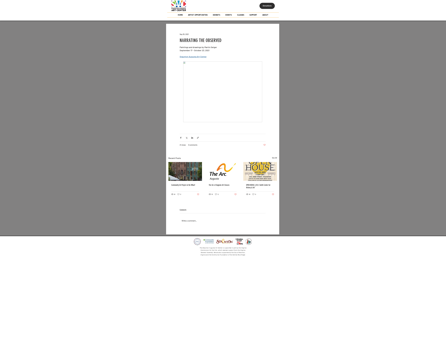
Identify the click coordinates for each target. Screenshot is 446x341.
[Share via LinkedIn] (192, 138)
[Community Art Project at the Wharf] (185, 171)
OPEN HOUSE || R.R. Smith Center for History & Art (258, 186)
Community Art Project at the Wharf (183, 185)
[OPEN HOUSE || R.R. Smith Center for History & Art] (260, 171)
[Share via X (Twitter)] (186, 138)
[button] (240, 15)
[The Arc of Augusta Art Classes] (222, 171)
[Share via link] (198, 138)
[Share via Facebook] (181, 138)
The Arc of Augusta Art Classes (219, 185)
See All (274, 158)
